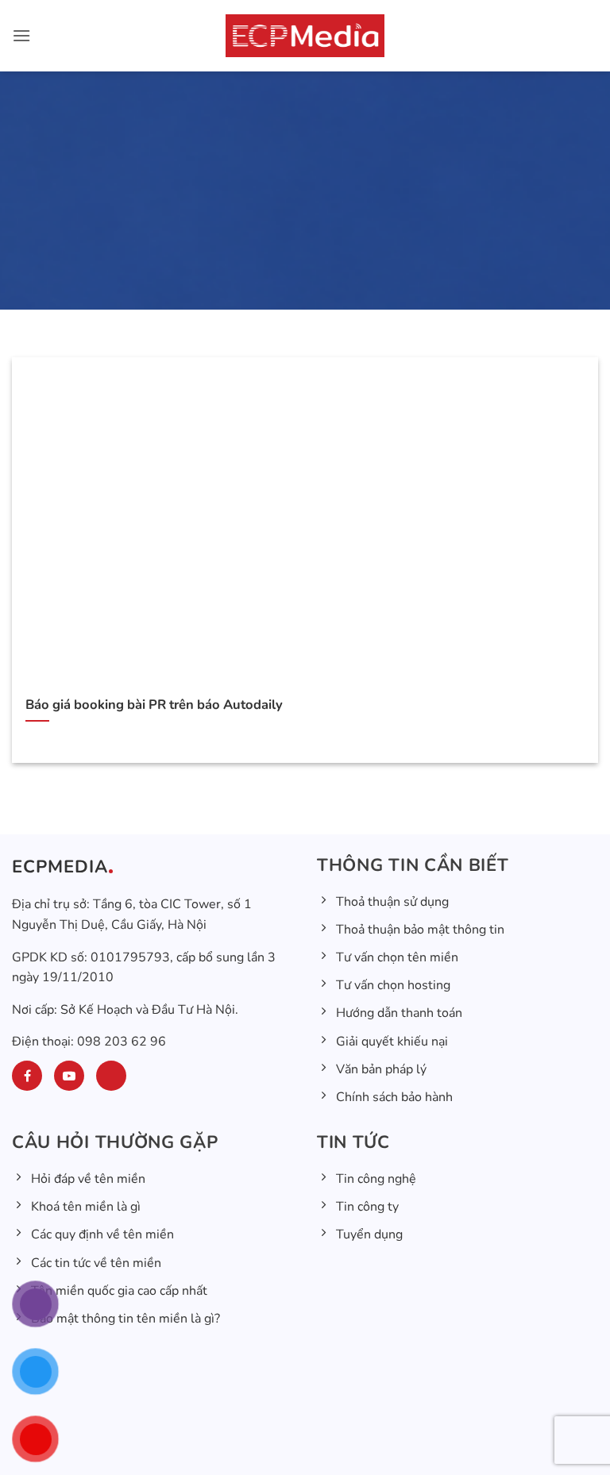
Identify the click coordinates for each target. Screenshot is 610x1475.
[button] (21, 35)
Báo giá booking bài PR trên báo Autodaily (154, 705)
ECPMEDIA (60, 867)
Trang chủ (194, 306)
